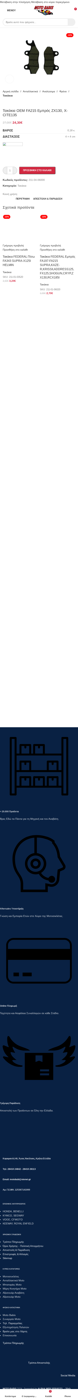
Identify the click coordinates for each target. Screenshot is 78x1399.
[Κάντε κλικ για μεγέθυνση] (9, 79)
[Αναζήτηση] (71, 22)
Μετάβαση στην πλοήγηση (15, 2)
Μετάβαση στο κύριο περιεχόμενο (50, 2)
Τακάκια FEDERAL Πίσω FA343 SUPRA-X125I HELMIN (19, 261)
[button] (15, 249)
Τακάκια (7, 272)
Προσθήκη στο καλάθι (37, 170)
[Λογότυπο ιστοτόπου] (44, 10)
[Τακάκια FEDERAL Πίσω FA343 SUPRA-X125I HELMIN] (20, 228)
